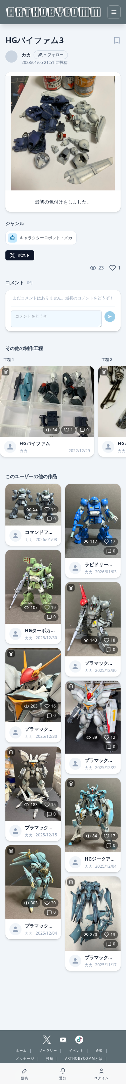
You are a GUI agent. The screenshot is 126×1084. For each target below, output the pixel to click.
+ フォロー (54, 55)
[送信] (109, 316)
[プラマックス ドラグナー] (33, 685)
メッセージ (25, 1058)
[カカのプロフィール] (10, 447)
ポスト (24, 255)
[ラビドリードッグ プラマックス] (93, 521)
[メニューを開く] (114, 12)
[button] (63, 133)
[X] (47, 1040)
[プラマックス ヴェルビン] (33, 882)
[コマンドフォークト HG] (33, 505)
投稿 (49, 1058)
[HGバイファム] (47, 401)
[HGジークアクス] (93, 815)
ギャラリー (48, 1050)
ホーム (21, 1050)
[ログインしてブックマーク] (117, 39)
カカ (26, 54)
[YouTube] (63, 1040)
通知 (99, 1050)
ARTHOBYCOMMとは (83, 1058)
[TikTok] (79, 1040)
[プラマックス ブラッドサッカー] (93, 619)
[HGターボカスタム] (33, 587)
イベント (76, 1050)
